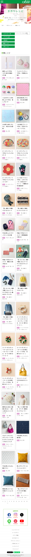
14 (24, 501)
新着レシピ (17, 25)
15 (26, 501)
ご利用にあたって (15, 543)
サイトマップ (15, 549)
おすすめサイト (15, 538)
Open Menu (2, 2)
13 (21, 501)
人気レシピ (6, 46)
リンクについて (15, 546)
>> (7, 503)
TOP (2, 25)
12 (19, 501)
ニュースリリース (15, 529)
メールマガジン (15, 532)
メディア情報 (15, 535)
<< (2, 501)
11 (16, 501)
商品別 (5, 40)
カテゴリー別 (7, 33)
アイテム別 (7, 37)
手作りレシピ (9, 25)
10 (13, 501)
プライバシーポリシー (15, 540)
